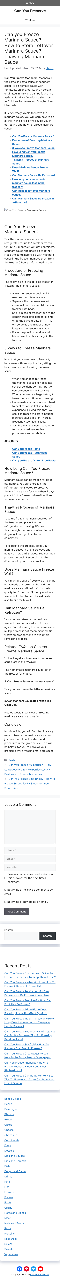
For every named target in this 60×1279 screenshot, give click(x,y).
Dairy (7, 1145)
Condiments (11, 1140)
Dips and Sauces (14, 1155)
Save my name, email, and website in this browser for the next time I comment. (30, 878)
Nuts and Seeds (14, 1223)
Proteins (9, 1233)
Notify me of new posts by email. (27, 901)
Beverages (10, 1109)
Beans (8, 1103)
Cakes (8, 1124)
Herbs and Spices (15, 1212)
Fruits (7, 1202)
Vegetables (11, 1254)
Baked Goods (12, 1098)
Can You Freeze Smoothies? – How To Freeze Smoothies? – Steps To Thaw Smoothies (30, 783)
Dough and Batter (15, 1171)
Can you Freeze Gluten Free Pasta (33, 460)
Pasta (12, 760)
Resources (10, 1238)
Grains (8, 1207)
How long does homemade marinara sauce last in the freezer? (29, 183)
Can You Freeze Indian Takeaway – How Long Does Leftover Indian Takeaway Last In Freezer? (29, 1022)
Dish (7, 1166)
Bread (8, 1119)
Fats (7, 1181)
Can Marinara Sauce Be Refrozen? (33, 175)
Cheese (9, 1129)
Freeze (8, 1197)
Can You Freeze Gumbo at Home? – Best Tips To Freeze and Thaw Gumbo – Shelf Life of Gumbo (29, 1079)
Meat (7, 1218)
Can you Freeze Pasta (26, 448)
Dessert (9, 1150)
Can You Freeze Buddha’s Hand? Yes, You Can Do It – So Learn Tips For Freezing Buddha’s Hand (29, 1035)
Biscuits (9, 1114)
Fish (6, 1186)
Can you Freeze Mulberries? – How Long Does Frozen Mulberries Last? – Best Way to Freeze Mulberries (27, 769)
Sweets (8, 1249)
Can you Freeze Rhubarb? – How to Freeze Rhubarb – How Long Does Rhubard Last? (26, 1066)
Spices (8, 1243)
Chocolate (10, 1135)
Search (8, 929)
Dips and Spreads (15, 1160)
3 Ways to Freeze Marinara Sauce (33, 147)
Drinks (8, 1176)
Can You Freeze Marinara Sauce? (33, 136)
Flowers (9, 1192)
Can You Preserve (30, 11)
